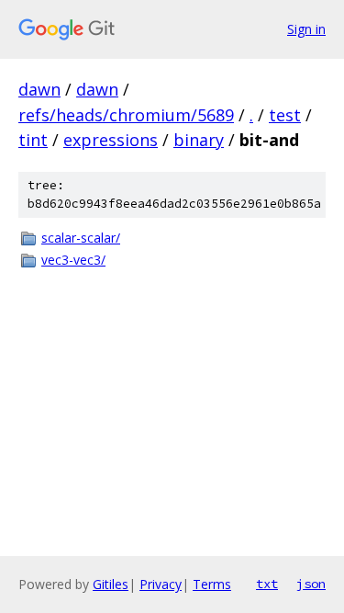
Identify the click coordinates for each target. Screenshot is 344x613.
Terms (212, 584)
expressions (110, 140)
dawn (39, 89)
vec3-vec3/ (73, 259)
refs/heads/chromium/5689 (126, 115)
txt (267, 583)
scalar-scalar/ (80, 237)
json (311, 583)
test (285, 115)
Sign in (306, 29)
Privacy (160, 584)
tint (33, 140)
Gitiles (110, 584)
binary (198, 140)
